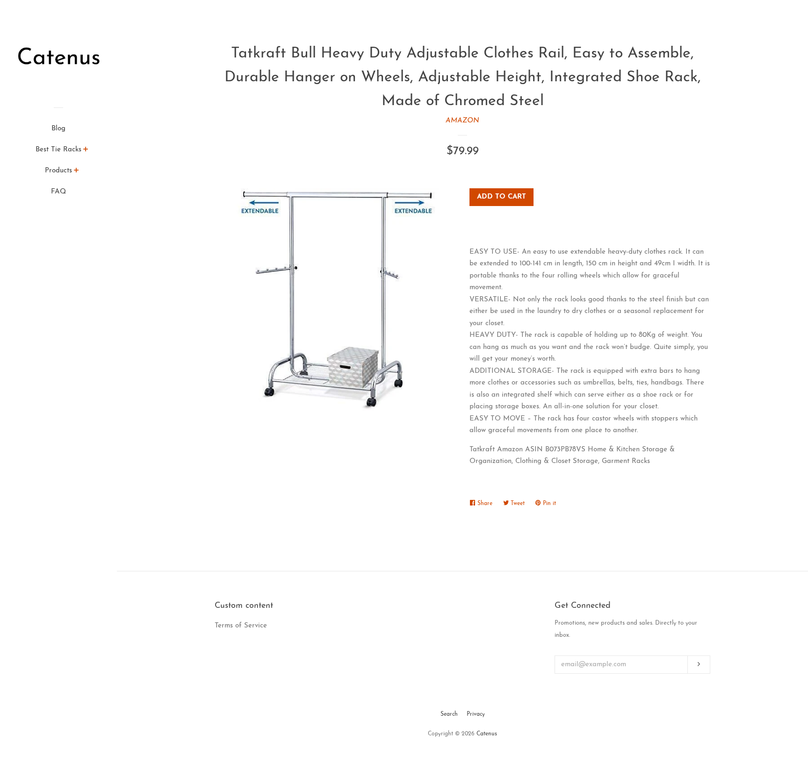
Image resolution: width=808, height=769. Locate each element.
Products (58, 170)
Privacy (476, 714)
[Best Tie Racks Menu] (85, 151)
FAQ (58, 191)
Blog (58, 128)
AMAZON (462, 120)
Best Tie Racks (58, 149)
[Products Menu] (76, 172)
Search (449, 714)
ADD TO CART (501, 196)
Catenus (486, 734)
